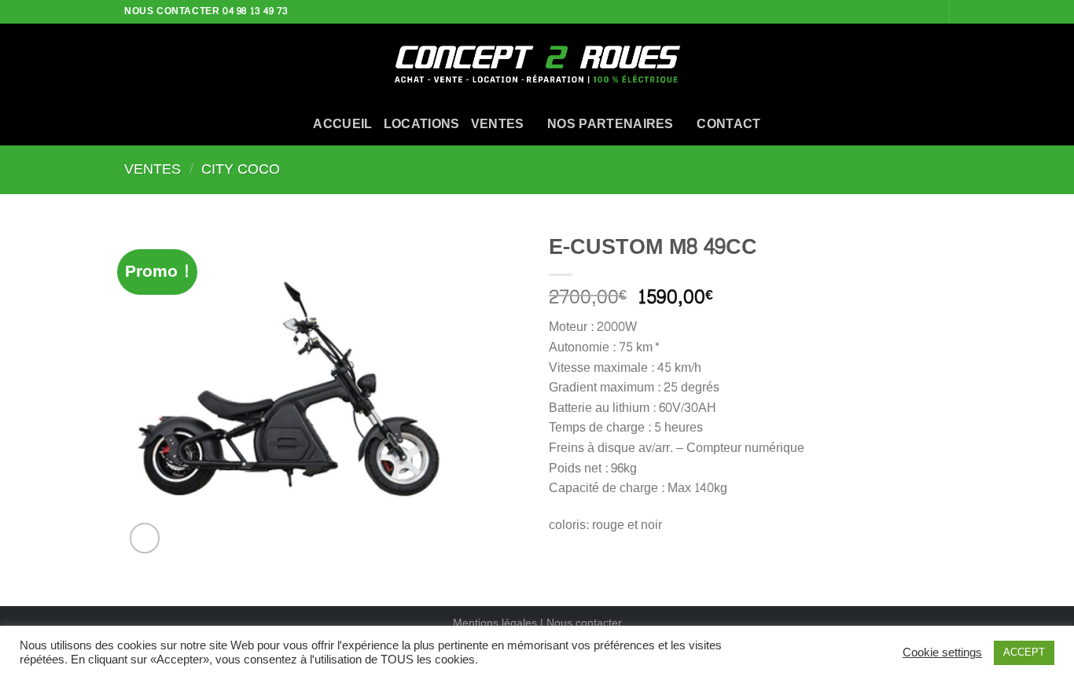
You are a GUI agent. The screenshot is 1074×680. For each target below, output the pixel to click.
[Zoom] (145, 538)
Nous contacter (584, 622)
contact (728, 123)
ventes (497, 123)
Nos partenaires (610, 123)
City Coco (240, 169)
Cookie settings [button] (942, 653)
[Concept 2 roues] (537, 63)
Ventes (152, 169)
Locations (422, 123)
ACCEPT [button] (1024, 652)
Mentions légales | (499, 622)
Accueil (342, 123)
